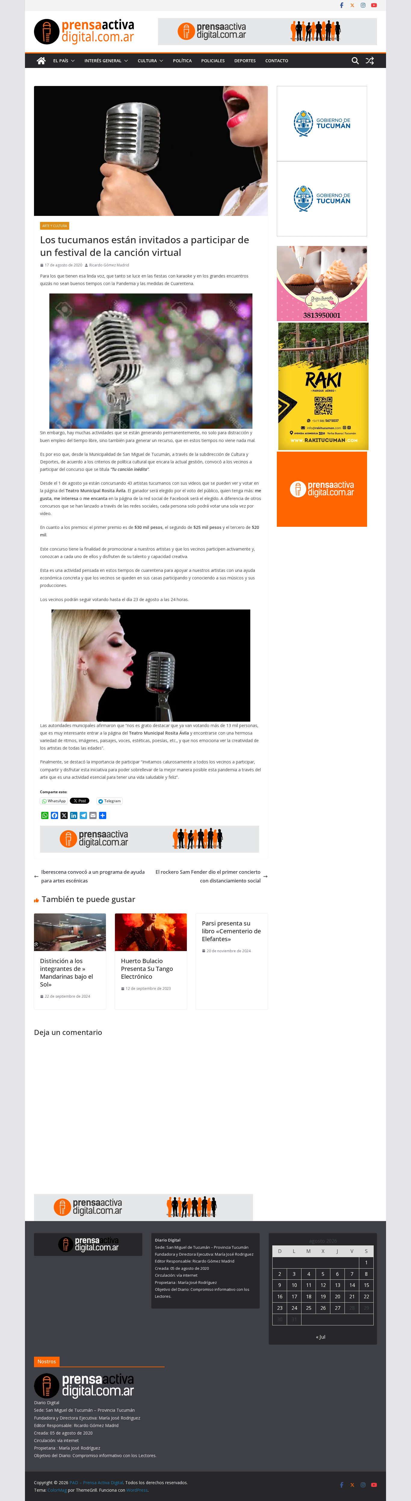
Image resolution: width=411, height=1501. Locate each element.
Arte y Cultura (54, 226)
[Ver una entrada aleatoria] (370, 61)
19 (323, 1296)
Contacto (276, 60)
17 (294, 1296)
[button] (71, 61)
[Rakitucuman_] (323, 326)
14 (352, 1285)
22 (366, 1296)
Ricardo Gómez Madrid (109, 265)
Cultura (147, 60)
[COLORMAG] (84, 1377)
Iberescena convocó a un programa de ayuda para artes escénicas (93, 876)
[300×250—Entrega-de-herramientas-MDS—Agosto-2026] (322, 165)
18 (308, 1296)
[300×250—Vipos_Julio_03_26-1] (322, 90)
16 (280, 1296)
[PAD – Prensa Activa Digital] (41, 61)
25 (308, 1308)
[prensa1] (267, 22)
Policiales (213, 60)
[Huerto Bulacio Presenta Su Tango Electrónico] (151, 917)
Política (182, 60)
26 (323, 1308)
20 (337, 1296)
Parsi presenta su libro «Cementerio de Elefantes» (231, 931)
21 (352, 1296)
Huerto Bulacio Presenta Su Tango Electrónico (147, 969)
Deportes (245, 60)
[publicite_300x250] (322, 455)
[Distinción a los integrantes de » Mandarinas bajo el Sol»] (70, 917)
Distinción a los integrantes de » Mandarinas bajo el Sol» (66, 972)
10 (294, 1285)
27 (337, 1308)
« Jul (320, 1337)
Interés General (103, 60)
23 (280, 1308)
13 (337, 1285)
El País (60, 60)
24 (294, 1308)
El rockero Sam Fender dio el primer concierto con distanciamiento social (208, 876)
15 (366, 1285)
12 (323, 1285)
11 (308, 1285)
